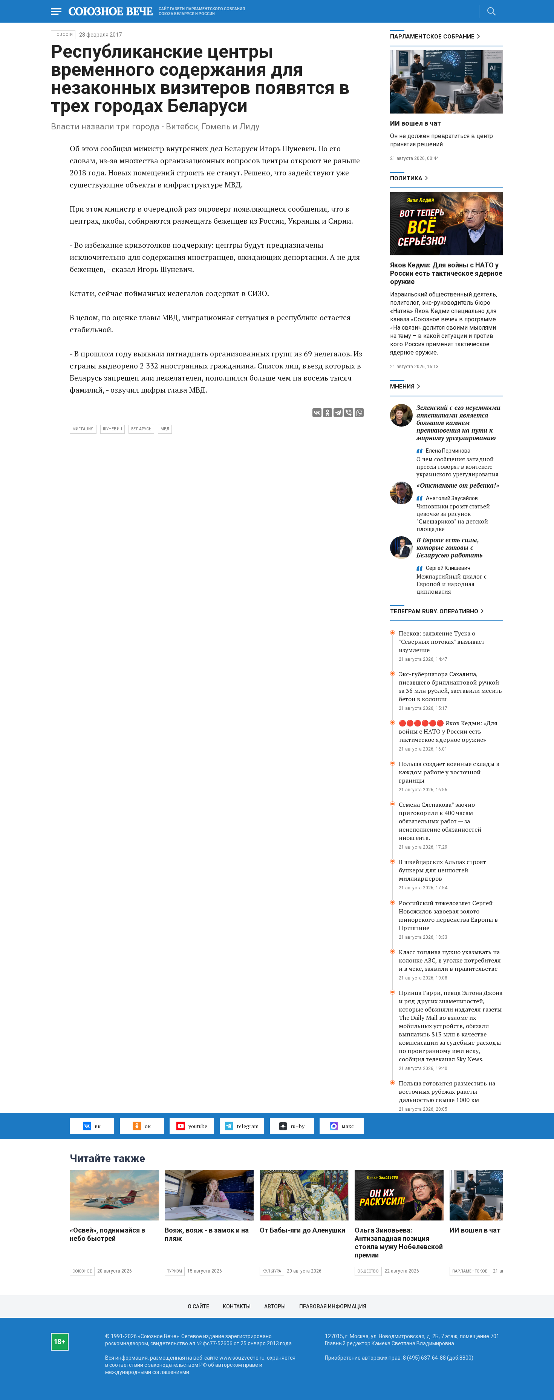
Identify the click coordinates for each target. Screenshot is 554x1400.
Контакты (237, 1306)
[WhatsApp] (359, 412)
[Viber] (348, 412)
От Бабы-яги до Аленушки (302, 1230)
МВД (165, 429)
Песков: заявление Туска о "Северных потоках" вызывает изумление (442, 641)
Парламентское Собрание (432, 36)
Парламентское (470, 1271)
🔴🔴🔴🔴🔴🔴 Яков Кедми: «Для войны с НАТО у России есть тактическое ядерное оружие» (448, 731)
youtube (197, 1126)
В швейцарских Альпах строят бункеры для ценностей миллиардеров (442, 870)
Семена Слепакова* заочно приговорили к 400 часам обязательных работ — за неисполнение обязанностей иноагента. (440, 821)
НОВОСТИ (63, 34)
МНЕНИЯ (402, 386)
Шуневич (112, 429)
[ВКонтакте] (316, 412)
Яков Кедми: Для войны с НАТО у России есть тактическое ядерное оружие (446, 273)
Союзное (82, 1271)
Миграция (83, 429)
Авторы (275, 1306)
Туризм (174, 1271)
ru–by (298, 1126)
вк (98, 1126)
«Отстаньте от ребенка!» (457, 485)
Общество (368, 1271)
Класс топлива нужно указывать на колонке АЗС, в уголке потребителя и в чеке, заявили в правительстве (450, 960)
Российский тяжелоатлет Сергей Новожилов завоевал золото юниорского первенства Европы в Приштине (448, 915)
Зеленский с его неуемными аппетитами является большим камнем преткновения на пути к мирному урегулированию (458, 422)
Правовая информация (332, 1306)
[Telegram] (338, 412)
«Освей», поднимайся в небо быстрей (107, 1234)
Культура (272, 1271)
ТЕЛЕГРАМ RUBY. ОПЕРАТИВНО (434, 611)
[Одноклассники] (327, 412)
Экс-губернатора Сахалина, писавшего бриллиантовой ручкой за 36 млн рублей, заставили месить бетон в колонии (450, 686)
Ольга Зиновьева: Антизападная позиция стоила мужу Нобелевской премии (399, 1242)
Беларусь (141, 429)
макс (347, 1126)
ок (148, 1126)
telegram (248, 1126)
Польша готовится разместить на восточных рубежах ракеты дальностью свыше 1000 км (447, 1091)
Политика (406, 178)
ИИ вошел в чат (415, 123)
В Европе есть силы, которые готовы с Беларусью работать (449, 547)
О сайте (198, 1306)
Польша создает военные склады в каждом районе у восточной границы (449, 772)
